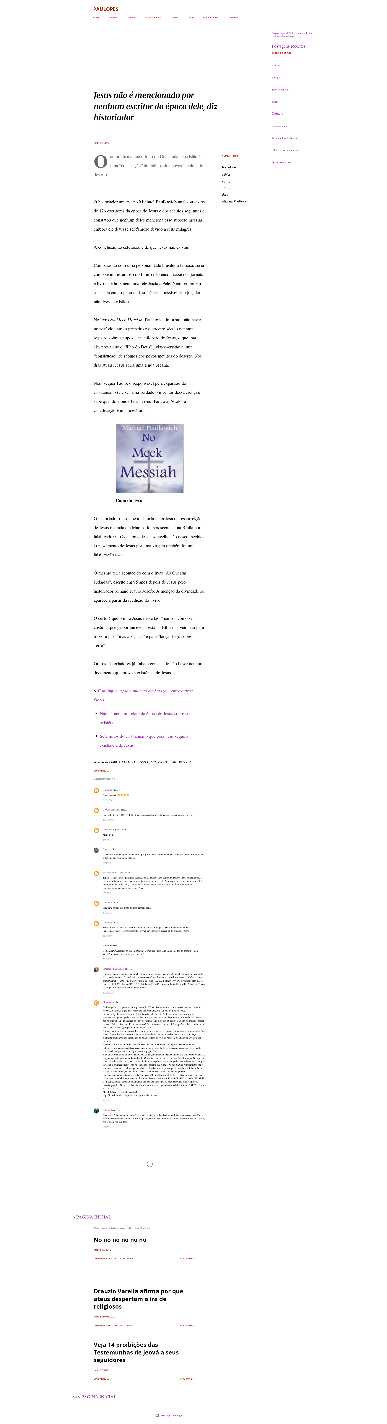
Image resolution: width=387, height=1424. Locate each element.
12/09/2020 (108, 820)
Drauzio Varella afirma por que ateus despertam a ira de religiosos (138, 1298)
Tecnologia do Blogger (171, 1415)
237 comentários (123, 1325)
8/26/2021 (107, 893)
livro (225, 195)
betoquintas (108, 1109)
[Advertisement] (169, 48)
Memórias (233, 17)
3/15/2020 (107, 800)
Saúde (190, 17)
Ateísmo (113, 17)
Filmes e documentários (285, 150)
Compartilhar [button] (230, 155)
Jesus (226, 188)
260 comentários (123, 1258)
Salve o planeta (153, 17)
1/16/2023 (107, 1100)
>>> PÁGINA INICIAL (94, 1396)
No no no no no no (120, 1239)
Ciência (174, 17)
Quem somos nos (281, 162)
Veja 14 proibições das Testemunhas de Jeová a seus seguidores (136, 1352)
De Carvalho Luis (111, 809)
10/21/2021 (108, 912)
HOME (96, 17)
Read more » (187, 1258)
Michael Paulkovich (235, 201)
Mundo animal (110, 1001)
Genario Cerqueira (111, 829)
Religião (131, 17)
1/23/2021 (107, 839)
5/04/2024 (107, 1126)
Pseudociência (210, 17)
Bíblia (226, 175)
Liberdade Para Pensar (113, 968)
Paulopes (105, 9)
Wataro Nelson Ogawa (114, 872)
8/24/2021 (107, 863)
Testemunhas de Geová (284, 138)
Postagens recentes (289, 46)
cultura (227, 181)
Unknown (107, 789)
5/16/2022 (107, 959)
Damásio (107, 849)
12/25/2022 (108, 992)
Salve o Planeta (280, 89)
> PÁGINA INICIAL (92, 1217)
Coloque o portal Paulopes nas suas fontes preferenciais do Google (292, 34)
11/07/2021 (108, 936)
